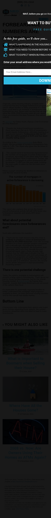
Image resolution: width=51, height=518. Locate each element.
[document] (25, 259)
